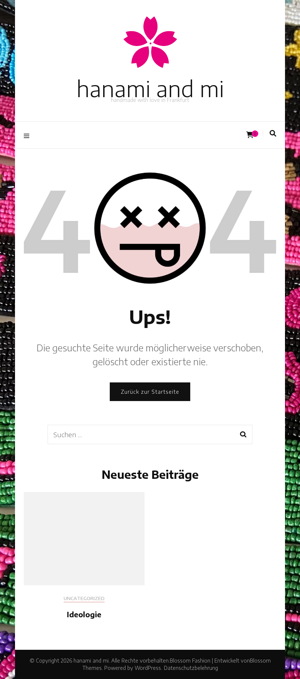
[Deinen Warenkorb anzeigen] (250, 134)
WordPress (148, 668)
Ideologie (84, 614)
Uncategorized (84, 598)
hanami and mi (150, 88)
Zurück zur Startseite (150, 392)
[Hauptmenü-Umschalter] (28, 135)
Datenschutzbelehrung (191, 668)
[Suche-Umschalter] (273, 133)
